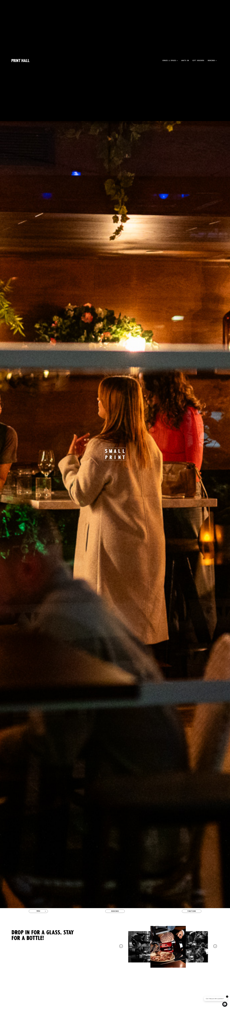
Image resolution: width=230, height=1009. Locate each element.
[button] (170, 60)
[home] (86, 60)
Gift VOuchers (198, 60)
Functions (191, 911)
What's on (185, 60)
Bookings (115, 911)
